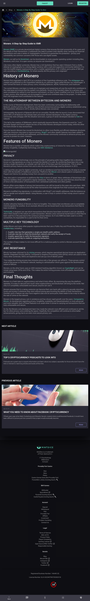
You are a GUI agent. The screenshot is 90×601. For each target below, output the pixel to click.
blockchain (25, 59)
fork (78, 117)
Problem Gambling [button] (45, 520)
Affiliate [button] (45, 516)
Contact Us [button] (45, 522)
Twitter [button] (43, 563)
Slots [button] (45, 473)
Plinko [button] (45, 475)
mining (31, 252)
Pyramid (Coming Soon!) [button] (43, 494)
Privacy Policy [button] (45, 537)
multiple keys (9, 228)
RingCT (44, 132)
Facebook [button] (43, 565)
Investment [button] (45, 518)
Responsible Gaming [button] (45, 546)
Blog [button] (45, 556)
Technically (8, 212)
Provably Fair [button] (45, 514)
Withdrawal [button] (45, 509)
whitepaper (75, 80)
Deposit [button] (45, 507)
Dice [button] (45, 471)
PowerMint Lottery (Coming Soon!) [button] (44, 480)
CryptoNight (69, 268)
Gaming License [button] (43, 541)
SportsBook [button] (44, 492)
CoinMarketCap (23, 71)
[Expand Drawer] (4, 3)
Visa (41, 178)
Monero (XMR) (9, 49)
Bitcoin (54, 172)
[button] (45, 3)
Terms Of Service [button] (45, 533)
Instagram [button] (43, 561)
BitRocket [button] (45, 490)
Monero (6, 59)
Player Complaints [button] (45, 539)
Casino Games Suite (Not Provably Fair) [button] (45, 477)
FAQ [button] (45, 511)
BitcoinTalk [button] (44, 558)
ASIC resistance (47, 148)
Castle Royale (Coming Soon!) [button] (44, 497)
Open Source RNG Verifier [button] (43, 544)
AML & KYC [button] (45, 535)
